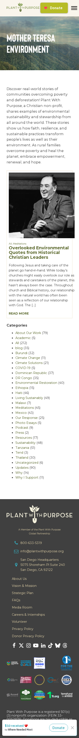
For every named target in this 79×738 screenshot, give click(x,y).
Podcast (21, 428)
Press (19, 433)
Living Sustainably (29, 398)
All (10, 243)
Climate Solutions (29, 363)
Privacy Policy (22, 629)
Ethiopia (21, 388)
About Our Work (28, 333)
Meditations (19, 243)
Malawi (20, 403)
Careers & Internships (28, 615)
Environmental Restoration (36, 383)
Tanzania (22, 448)
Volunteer (19, 622)
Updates (22, 468)
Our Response (26, 418)
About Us (19, 579)
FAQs (16, 600)
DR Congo (23, 378)
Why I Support (26, 477)
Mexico (21, 413)
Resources (23, 438)
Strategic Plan (22, 593)
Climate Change (27, 358)
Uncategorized (26, 463)
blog (19, 348)
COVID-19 (23, 368)
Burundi (21, 353)
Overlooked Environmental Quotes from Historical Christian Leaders (39, 252)
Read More (19, 313)
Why (19, 473)
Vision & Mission (24, 586)
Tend (19, 453)
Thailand (21, 458)
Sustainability (25, 443)
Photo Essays (26, 423)
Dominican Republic (31, 373)
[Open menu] (74, 8)
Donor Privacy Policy (28, 636)
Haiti (18, 393)
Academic (23, 338)
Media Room (22, 607)
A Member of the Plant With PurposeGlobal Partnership (39, 531)
